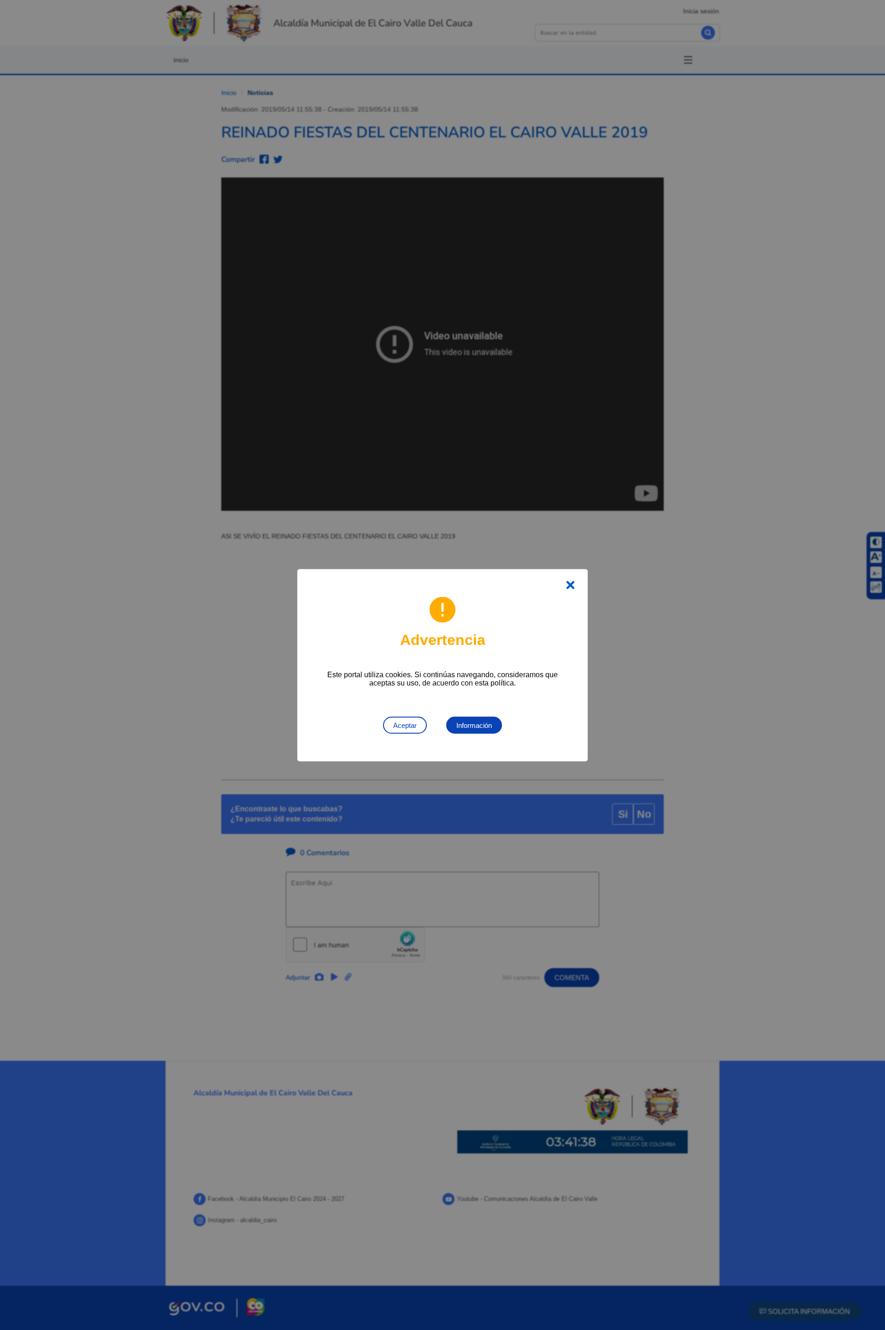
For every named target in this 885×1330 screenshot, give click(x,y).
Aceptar (405, 725)
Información (474, 725)
